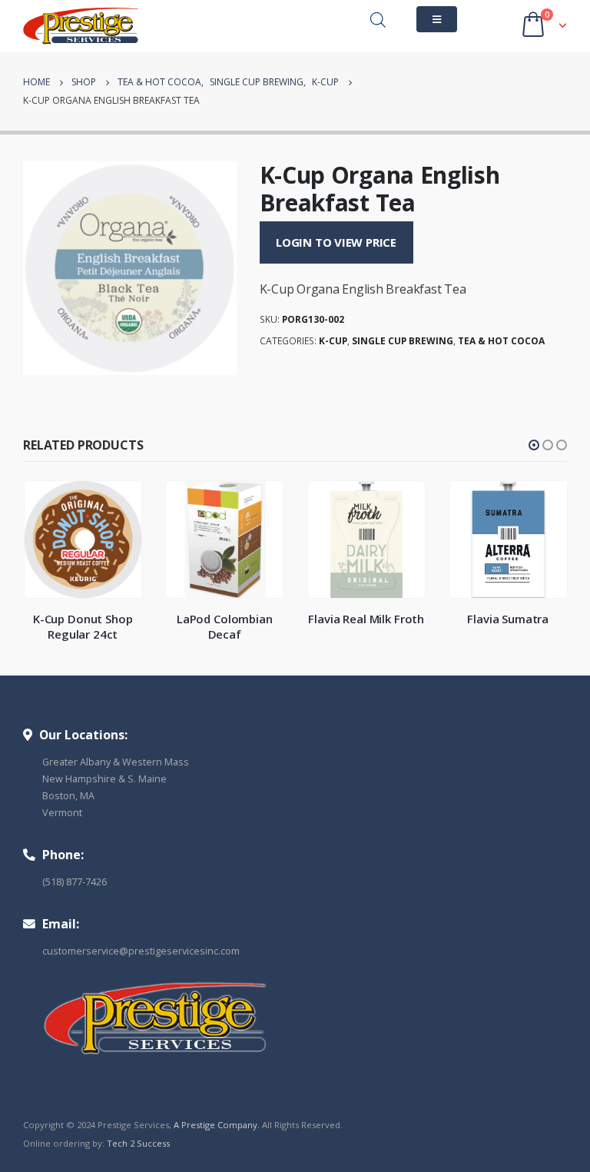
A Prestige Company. (217, 1124)
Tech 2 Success (138, 1143)
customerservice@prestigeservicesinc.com (141, 951)
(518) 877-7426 (74, 881)
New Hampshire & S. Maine (104, 778)
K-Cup (333, 340)
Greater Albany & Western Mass (115, 762)
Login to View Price (336, 242)
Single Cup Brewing (402, 340)
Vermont (62, 812)
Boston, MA (68, 795)
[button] (534, 445)
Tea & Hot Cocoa (501, 340)
